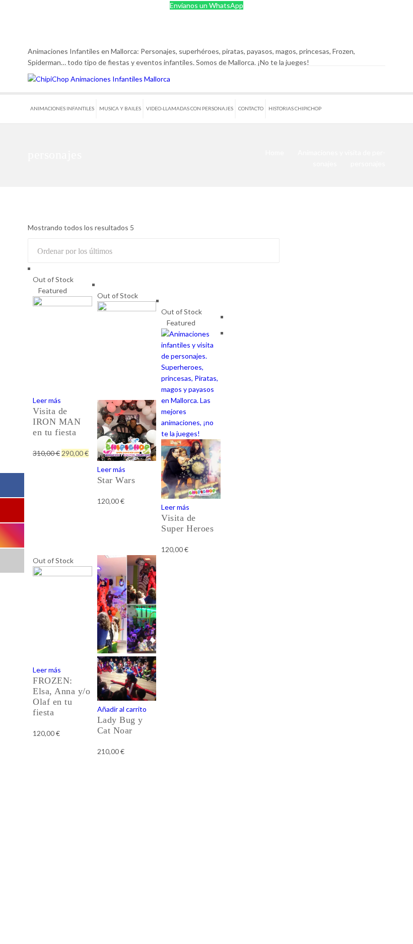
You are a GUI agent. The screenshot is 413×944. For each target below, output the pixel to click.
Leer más (47, 400)
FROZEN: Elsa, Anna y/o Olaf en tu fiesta (61, 696)
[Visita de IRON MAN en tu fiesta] (62, 303)
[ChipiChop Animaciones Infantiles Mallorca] (99, 79)
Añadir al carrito (122, 709)
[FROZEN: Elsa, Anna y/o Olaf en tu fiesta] (62, 573)
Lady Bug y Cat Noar (120, 725)
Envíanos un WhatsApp (206, 5)
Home (274, 152)
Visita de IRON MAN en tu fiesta (57, 421)
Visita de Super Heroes (187, 523)
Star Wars (116, 480)
